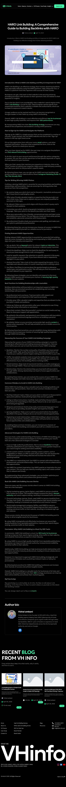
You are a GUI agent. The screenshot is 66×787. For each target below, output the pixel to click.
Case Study (43, 6)
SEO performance (46, 120)
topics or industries (48, 245)
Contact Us (4, 733)
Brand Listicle (17, 733)
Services (29, 6)
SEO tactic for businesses (47, 533)
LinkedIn (33, 591)
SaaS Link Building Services (21, 723)
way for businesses (54, 118)
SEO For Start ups (18, 728)
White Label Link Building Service (22, 725)
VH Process (37, 6)
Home (19, 6)
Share (20, 707)
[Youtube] (64, 765)
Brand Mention (18, 731)
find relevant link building (17, 152)
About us (24, 6)
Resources (42, 725)
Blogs (41, 723)
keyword (24, 245)
